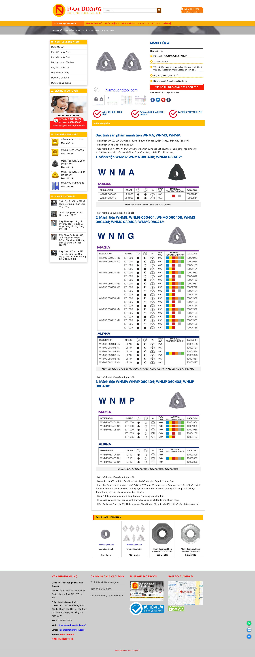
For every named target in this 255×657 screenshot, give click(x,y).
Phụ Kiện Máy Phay (61, 52)
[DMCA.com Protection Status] (176, 608)
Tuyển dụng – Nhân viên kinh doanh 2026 (71, 213)
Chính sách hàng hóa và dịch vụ (107, 595)
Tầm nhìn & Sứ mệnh (101, 588)
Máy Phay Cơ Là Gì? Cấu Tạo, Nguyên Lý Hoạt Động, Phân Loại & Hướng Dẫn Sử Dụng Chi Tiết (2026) (72, 240)
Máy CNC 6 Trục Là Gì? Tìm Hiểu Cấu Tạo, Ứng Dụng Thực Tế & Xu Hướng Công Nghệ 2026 (72, 255)
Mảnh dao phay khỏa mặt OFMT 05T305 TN (162, 550)
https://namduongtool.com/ (72, 625)
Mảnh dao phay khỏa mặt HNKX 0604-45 (190, 550)
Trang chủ (95, 23)
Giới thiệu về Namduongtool (105, 582)
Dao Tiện (95, 30)
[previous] (97, 66)
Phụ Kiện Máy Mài (60, 67)
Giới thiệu (111, 23)
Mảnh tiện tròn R (106, 549)
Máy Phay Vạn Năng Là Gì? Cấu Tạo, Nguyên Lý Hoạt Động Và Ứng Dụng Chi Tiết (71, 225)
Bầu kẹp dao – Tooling (62, 62)
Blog (155, 23)
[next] (141, 66)
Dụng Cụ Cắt (82, 30)
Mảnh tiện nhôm (134, 549)
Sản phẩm (128, 23)
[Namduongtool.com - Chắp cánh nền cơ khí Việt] (77, 10)
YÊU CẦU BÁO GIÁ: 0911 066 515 (176, 87)
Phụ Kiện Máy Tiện (60, 57)
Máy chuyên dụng (60, 72)
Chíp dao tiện (107, 30)
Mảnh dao (175, 93)
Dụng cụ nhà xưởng (61, 83)
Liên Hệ (167, 23)
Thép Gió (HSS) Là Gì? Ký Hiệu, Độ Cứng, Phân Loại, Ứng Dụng (72, 204)
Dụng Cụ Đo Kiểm (60, 77)
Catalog (143, 23)
